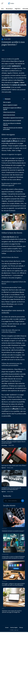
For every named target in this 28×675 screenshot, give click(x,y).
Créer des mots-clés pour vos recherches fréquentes (12, 124)
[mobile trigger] (3, 3)
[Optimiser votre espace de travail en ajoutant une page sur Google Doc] (14, 597)
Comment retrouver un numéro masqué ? (13, 531)
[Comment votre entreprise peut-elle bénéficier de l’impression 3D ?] (14, 478)
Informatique (4, 445)
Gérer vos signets (7, 102)
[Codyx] (11, 3)
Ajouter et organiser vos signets (10, 105)
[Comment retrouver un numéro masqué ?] (14, 517)
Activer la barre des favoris (9, 115)
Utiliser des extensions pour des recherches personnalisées (12, 128)
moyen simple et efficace (10, 141)
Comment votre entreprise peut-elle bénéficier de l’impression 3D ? (11, 488)
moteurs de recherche (19, 85)
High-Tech (4, 467)
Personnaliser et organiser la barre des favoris (13, 118)
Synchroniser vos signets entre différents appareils (12, 108)
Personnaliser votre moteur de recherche (12, 120)
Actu (3, 50)
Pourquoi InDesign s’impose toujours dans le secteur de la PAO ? (13, 442)
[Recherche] (25, 3)
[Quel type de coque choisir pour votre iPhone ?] (14, 456)
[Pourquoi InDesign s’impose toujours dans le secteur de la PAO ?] (14, 432)
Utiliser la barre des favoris (9, 112)
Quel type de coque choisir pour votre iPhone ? (14, 465)
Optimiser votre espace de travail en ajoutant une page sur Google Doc (12, 611)
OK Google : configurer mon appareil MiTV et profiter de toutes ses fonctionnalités (13, 584)
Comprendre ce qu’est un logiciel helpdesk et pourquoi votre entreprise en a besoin (13, 557)
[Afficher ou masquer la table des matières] (17, 99)
